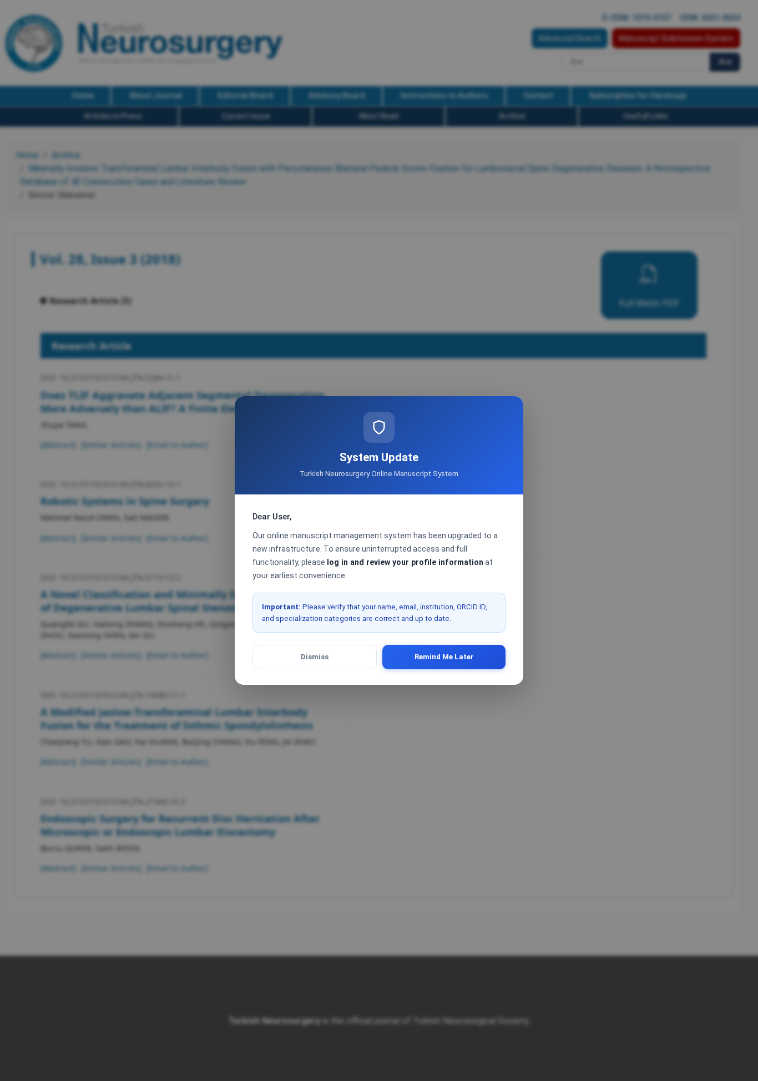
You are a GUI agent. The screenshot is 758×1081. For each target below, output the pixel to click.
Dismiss (315, 657)
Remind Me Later (444, 657)
